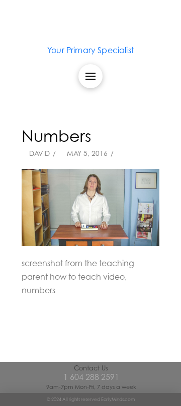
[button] (90, 76)
